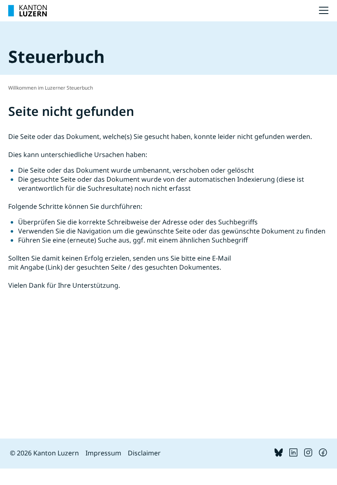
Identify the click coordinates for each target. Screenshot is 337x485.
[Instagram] (308, 454)
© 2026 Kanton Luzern (44, 452)
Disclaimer (144, 452)
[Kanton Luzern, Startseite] (27, 10)
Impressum (103, 452)
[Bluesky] (279, 454)
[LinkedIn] (293, 454)
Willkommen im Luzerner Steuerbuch (50, 87)
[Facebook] (323, 454)
